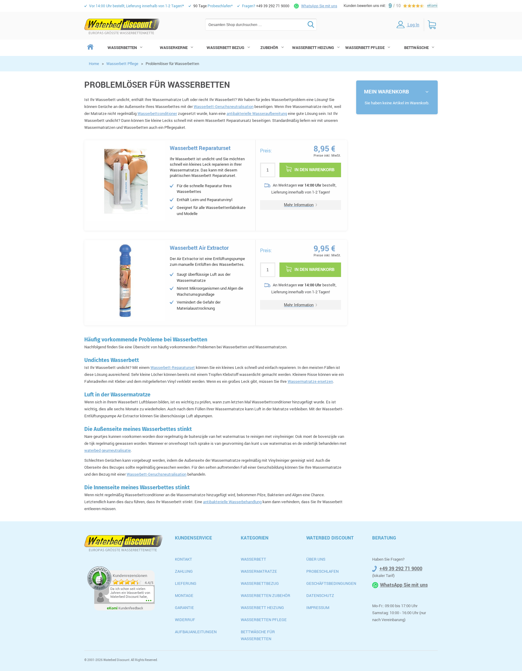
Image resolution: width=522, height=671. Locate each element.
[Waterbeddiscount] (122, 26)
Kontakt (183, 559)
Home (94, 63)
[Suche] (311, 24)
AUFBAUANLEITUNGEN (196, 631)
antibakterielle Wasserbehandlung (232, 501)
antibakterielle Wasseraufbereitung (257, 113)
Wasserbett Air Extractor (199, 247)
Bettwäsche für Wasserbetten (258, 635)
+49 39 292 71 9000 (400, 568)
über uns (315, 559)
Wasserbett (253, 559)
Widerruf (185, 619)
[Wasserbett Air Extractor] (125, 281)
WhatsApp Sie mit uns (319, 5)
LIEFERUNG (185, 583)
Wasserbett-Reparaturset (172, 367)
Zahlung (184, 571)
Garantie (184, 607)
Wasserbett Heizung (262, 607)
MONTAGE (184, 595)
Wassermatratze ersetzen (310, 381)
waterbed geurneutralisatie (107, 450)
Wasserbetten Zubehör (265, 595)
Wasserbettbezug (260, 583)
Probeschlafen (322, 571)
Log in (413, 25)
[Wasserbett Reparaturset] (125, 181)
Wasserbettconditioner (157, 113)
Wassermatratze (259, 571)
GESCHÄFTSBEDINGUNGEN (331, 583)
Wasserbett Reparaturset (200, 147)
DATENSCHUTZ (320, 595)
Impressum (317, 607)
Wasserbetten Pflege (264, 619)
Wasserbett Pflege (122, 63)
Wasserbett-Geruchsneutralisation (223, 106)
